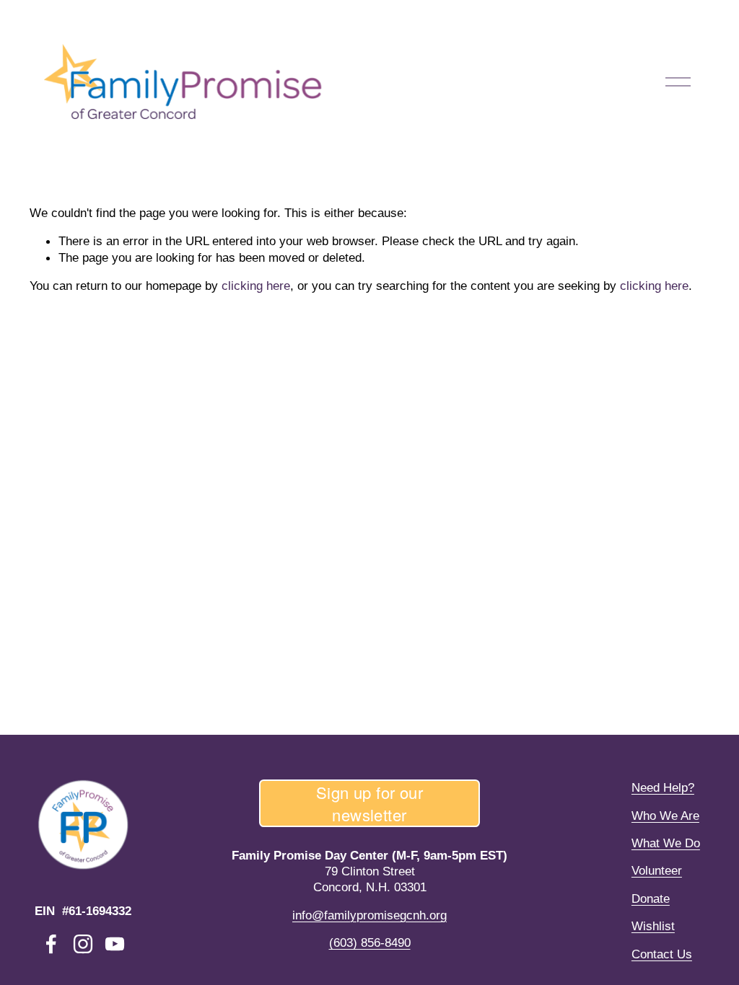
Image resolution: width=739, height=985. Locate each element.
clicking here (256, 285)
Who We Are (665, 815)
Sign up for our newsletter (370, 803)
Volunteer (656, 870)
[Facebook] (51, 944)
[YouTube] (115, 944)
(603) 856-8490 (370, 942)
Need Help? (662, 787)
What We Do (665, 843)
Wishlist (653, 926)
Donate (650, 898)
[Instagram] (83, 944)
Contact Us (661, 954)
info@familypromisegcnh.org (369, 915)
